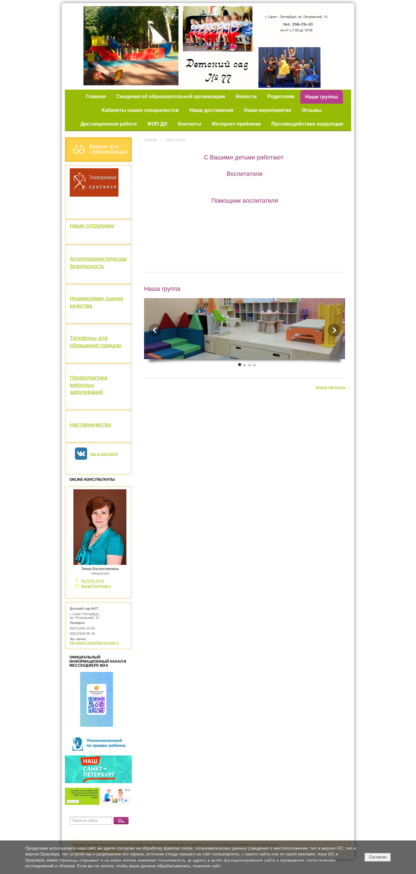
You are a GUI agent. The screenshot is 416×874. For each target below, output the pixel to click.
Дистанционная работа (108, 124)
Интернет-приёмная (236, 124)
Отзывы (312, 110)
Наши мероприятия (267, 110)
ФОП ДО (157, 124)
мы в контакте (104, 453)
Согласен (377, 857)
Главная (96, 96)
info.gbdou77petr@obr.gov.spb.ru (94, 642)
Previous (155, 330)
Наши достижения (211, 110)
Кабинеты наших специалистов (140, 110)
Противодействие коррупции (307, 124)
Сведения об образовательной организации (170, 96)
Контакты (189, 124)
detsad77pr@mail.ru (96, 586)
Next (334, 330)
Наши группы (321, 96)
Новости (246, 96)
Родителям (280, 96)
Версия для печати (330, 387)
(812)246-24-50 (92, 581)
